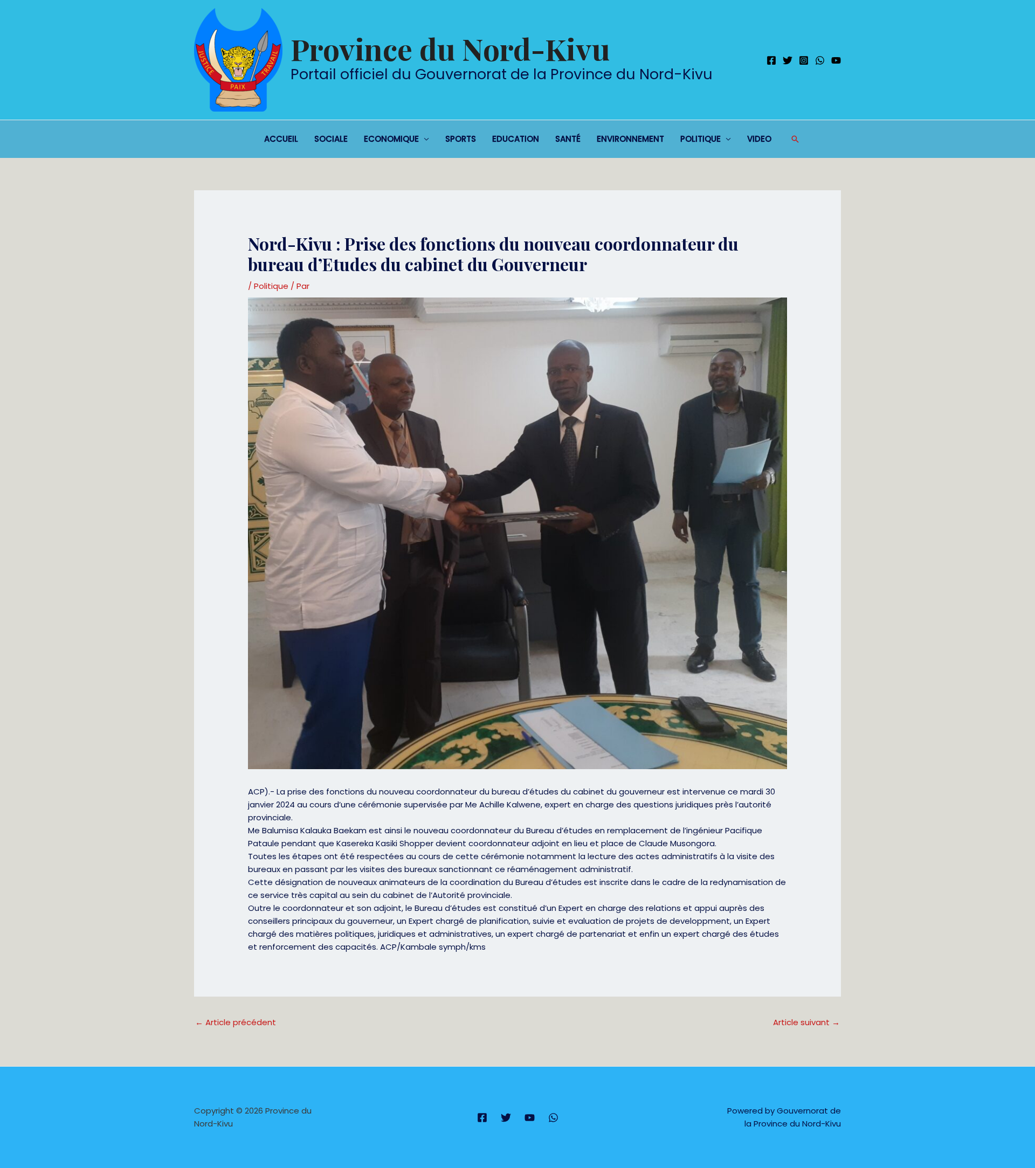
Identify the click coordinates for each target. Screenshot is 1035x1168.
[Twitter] (787, 60)
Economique (391, 138)
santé (568, 138)
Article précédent (235, 1022)
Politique (700, 138)
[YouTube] (836, 60)
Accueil (281, 138)
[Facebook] (771, 60)
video (759, 138)
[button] (795, 139)
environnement (630, 138)
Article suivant (806, 1022)
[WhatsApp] (820, 60)
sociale (331, 138)
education (515, 138)
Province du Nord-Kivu (450, 48)
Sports (460, 138)
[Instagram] (804, 60)
